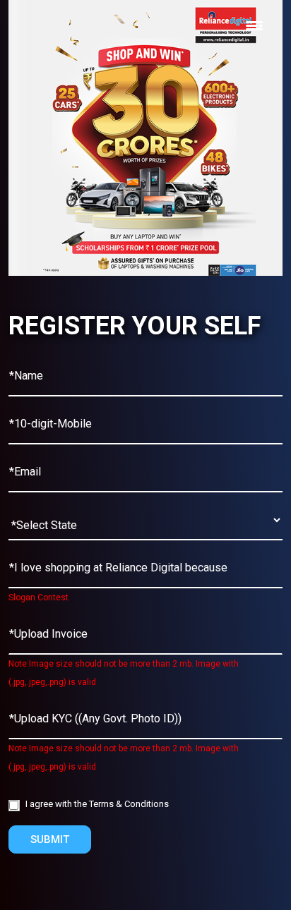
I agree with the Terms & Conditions (97, 804)
